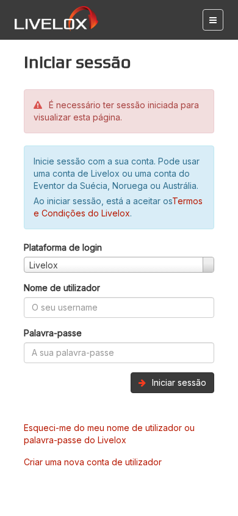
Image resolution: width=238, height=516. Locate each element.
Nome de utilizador (62, 287)
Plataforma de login (63, 247)
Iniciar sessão (178, 382)
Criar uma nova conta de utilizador (93, 462)
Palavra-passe (53, 333)
